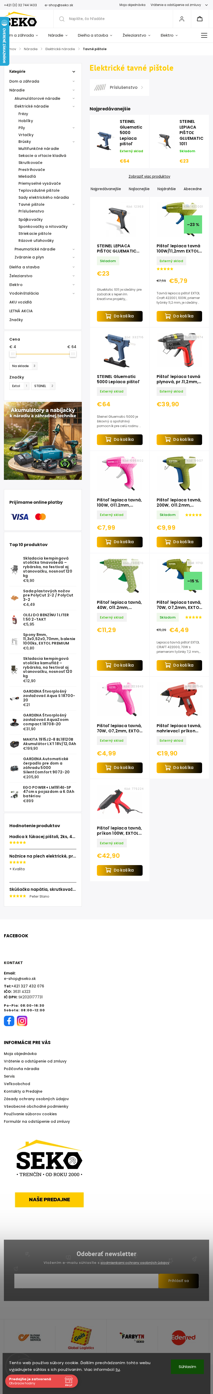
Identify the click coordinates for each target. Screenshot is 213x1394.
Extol (19, 386)
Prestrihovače (31, 169)
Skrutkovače (30, 162)
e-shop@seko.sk (20, 978)
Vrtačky (26, 134)
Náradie (17, 90)
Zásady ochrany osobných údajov (36, 1098)
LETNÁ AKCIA (21, 311)
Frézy (23, 113)
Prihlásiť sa (178, 1280)
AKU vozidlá (20, 302)
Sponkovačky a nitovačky (43, 226)
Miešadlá (27, 176)
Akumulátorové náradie (37, 98)
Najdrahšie (166, 189)
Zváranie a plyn (29, 257)
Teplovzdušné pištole (38, 190)
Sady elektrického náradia (43, 197)
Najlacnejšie (139, 189)
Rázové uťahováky (36, 240)
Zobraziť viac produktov (149, 176)
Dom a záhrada (24, 81)
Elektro (16, 284)
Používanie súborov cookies (30, 1114)
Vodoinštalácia (24, 293)
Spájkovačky (30, 219)
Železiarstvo (20, 275)
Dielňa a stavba (24, 267)
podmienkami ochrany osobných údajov (135, 1262)
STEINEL (43, 386)
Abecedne (193, 189)
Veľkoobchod (17, 1083)
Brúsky (24, 141)
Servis (9, 1076)
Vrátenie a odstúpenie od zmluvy (176, 5)
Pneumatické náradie (35, 249)
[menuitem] (23, 35)
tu (118, 1369)
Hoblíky (25, 120)
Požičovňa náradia (21, 1068)
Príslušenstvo (31, 211)
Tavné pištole (31, 204)
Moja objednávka (132, 5)
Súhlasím (187, 1366)
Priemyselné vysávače (39, 183)
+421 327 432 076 (27, 986)
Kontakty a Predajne (23, 1091)
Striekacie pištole (34, 233)
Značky (16, 319)
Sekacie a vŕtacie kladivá (42, 155)
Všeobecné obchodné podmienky (36, 1106)
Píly (21, 127)
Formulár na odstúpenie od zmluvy (37, 1121)
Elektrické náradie (32, 106)
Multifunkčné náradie (38, 148)
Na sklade (23, 366)
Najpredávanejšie (106, 189)
